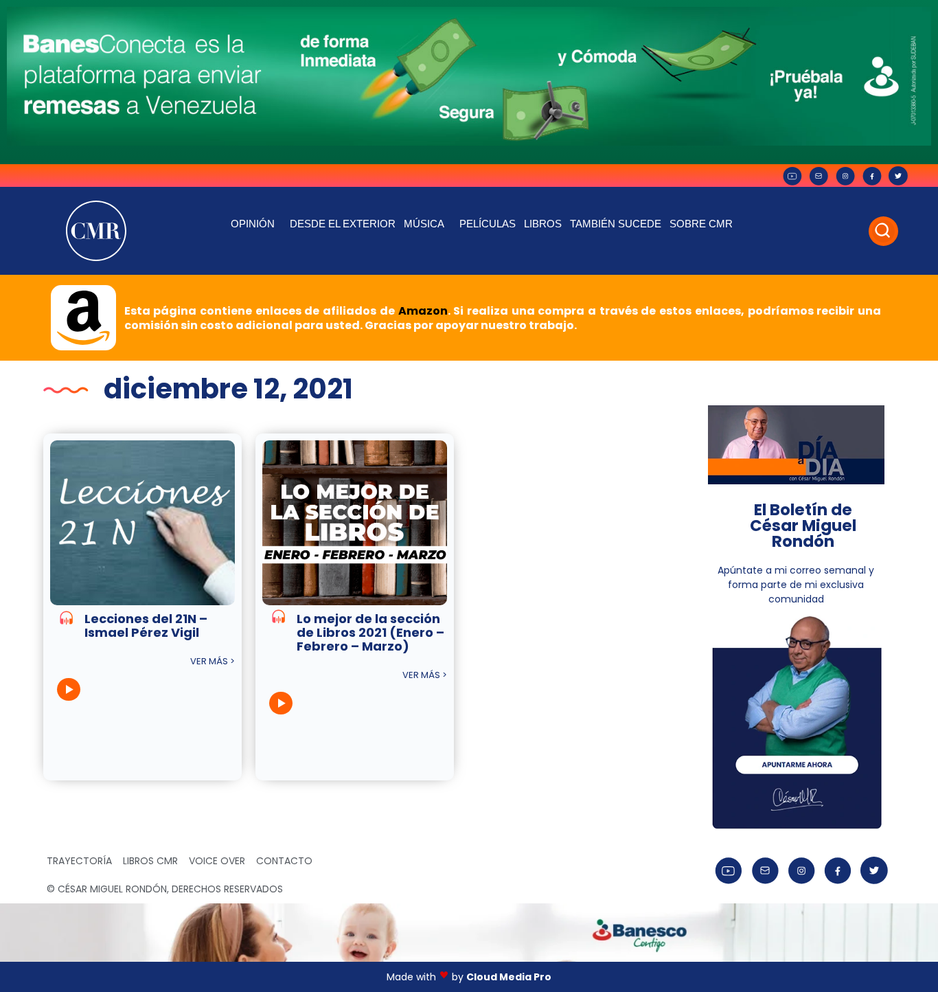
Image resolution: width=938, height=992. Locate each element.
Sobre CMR (701, 223)
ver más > (212, 661)
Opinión (253, 223)
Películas (487, 223)
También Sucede (615, 223)
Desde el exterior (343, 223)
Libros (543, 223)
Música (424, 223)
